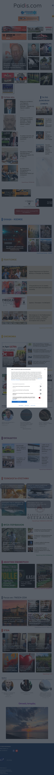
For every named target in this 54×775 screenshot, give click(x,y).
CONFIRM (19, 401)
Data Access (27, 405)
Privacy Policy (33, 405)
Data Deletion (21, 405)
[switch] (40, 386)
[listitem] (27, 384)
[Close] (45, 370)
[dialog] (27, 387)
